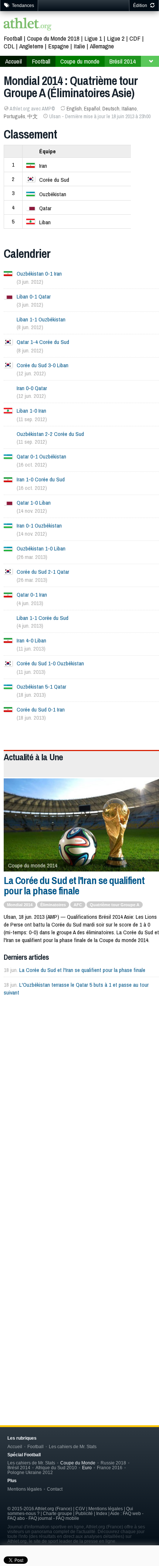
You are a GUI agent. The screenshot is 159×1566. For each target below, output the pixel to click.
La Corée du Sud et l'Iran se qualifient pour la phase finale (74, 885)
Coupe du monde (79, 61)
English (74, 108)
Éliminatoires (53, 905)
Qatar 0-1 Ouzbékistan (41, 456)
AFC (78, 905)
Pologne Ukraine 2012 (30, 1472)
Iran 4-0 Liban (31, 640)
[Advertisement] (79, 1092)
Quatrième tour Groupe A (114, 905)
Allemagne (102, 46)
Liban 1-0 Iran (31, 410)
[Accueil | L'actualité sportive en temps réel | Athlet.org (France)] (28, 25)
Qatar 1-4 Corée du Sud (43, 342)
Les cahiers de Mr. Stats (73, 1446)
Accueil (13, 61)
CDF (135, 38)
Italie (79, 46)
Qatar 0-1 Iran (32, 594)
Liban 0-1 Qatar (34, 296)
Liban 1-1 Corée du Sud (42, 618)
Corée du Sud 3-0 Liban (42, 365)
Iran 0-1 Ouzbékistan (39, 525)
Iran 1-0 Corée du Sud (41, 479)
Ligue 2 (116, 38)
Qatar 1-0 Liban (34, 502)
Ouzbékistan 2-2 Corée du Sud (50, 434)
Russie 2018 (113, 1462)
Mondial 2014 (20, 905)
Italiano (129, 108)
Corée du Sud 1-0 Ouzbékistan (50, 663)
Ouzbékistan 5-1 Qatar (41, 686)
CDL (9, 46)
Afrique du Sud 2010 (56, 1467)
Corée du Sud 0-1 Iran (41, 709)
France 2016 (109, 1467)
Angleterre (31, 46)
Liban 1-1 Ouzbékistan (41, 319)
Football (13, 38)
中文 (32, 116)
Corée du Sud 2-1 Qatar (43, 572)
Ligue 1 (93, 38)
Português (14, 116)
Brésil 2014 (122, 61)
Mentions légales (24, 1489)
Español (92, 108)
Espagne (58, 46)
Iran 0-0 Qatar (32, 388)
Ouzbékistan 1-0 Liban (41, 548)
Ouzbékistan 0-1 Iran (39, 273)
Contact (54, 1489)
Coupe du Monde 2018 (53, 38)
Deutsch (110, 108)
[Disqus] (81, 1286)
